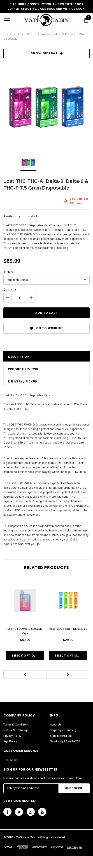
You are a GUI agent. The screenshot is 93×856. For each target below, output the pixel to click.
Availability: (12, 216)
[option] (46, 108)
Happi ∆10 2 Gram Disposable (68, 628)
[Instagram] (31, 812)
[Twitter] (19, 812)
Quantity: (10, 289)
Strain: (8, 271)
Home (7, 34)
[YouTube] (42, 812)
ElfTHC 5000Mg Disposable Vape (25, 631)
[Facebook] (7, 812)
